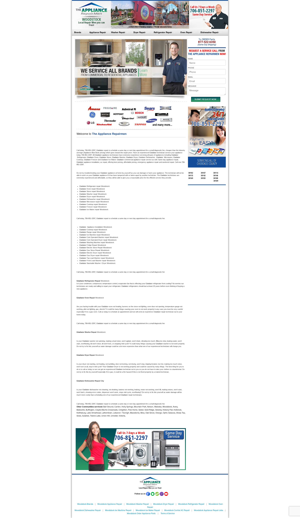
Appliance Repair (97, 32)
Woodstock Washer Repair (137, 504)
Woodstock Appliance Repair (109, 504)
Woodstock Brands (85, 504)
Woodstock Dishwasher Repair (88, 510)
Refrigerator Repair (163, 32)
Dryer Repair (139, 32)
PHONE (191, 67)
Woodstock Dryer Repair (163, 504)
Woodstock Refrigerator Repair (191, 504)
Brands (77, 32)
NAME (190, 58)
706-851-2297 (202, 10)
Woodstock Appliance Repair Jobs (208, 510)
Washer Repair (118, 32)
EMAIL (190, 77)
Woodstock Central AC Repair (177, 510)
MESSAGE (192, 86)
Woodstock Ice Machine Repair (118, 510)
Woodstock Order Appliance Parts (141, 513)
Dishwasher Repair (209, 32)
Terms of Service (168, 513)
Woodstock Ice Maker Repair (148, 510)
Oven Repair (186, 32)
